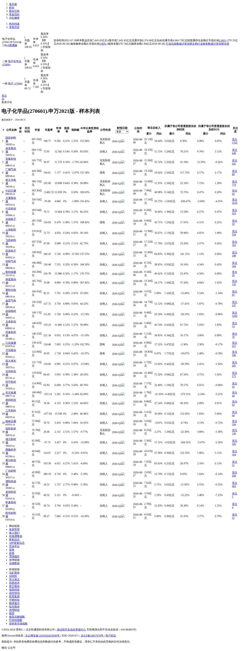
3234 (234, 203)
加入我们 (14, 532)
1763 (234, 142)
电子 (15, 83)
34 (3, 99)
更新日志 (14, 539)
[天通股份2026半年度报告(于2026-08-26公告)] (122, 201)
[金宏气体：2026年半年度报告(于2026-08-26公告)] (122, 304)
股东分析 (14, 11)
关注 (4, 95)
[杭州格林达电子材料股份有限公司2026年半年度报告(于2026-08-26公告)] (122, 423)
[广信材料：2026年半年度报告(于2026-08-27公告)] (122, 474)
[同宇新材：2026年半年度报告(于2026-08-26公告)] (122, 385)
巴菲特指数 (15, 620)
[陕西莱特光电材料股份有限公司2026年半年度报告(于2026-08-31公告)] (122, 293)
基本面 (13, 4)
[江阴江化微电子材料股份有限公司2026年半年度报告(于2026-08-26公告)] (122, 344)
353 (234, 245)
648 (234, 153)
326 (234, 444)
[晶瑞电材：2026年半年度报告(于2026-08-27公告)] (122, 314)
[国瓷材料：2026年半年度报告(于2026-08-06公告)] (122, 141)
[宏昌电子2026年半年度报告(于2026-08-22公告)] (122, 254)
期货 (11, 613)
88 (233, 174)
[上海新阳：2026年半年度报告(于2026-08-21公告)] (122, 233)
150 (234, 284)
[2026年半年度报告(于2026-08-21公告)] (122, 432)
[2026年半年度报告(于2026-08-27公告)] (122, 162)
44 (233, 395)
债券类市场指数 (18, 623)
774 (234, 184)
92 (233, 294)
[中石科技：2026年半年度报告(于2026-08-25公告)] (122, 212)
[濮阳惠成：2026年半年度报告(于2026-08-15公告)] (122, 485)
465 (234, 486)
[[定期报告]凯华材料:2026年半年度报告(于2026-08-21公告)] (122, 516)
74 (233, 326)
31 (233, 518)
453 (234, 213)
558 (234, 234)
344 (234, 266)
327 (234, 346)
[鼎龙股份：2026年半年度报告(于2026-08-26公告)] (122, 152)
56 (233, 275)
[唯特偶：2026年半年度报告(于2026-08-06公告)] (122, 274)
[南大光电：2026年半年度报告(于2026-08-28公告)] (122, 183)
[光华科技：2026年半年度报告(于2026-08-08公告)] (122, 375)
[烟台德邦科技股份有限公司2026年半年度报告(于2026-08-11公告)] (122, 403)
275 (234, 376)
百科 (11, 549)
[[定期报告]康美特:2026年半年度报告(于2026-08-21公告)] (122, 506)
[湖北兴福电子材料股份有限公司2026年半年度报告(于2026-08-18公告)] (122, 222)
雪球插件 (14, 556)
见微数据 (14, 563)
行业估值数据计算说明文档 (182, 43)
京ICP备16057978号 (92, 635)
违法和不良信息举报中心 (71, 629)
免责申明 (14, 529)
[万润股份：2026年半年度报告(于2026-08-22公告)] (122, 353)
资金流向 (14, 14)
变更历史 (14, 27)
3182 (234, 316)
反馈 (11, 553)
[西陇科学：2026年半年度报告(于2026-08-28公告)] (122, 453)
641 (234, 163)
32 (233, 386)
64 (233, 415)
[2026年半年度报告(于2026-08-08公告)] (122, 192)
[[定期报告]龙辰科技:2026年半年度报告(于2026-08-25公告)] (122, 495)
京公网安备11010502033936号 (42, 635)
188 (234, 255)
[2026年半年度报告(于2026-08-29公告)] (122, 283)
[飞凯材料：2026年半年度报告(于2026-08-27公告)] (122, 243)
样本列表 (14, 23)
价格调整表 (15, 536)
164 (234, 454)
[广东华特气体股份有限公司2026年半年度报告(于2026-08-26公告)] (122, 265)
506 (234, 355)
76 (233, 337)
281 (234, 365)
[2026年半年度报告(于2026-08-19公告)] (122, 463)
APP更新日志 (16, 543)
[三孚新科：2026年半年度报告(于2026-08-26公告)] (122, 414)
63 (233, 194)
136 (234, 433)
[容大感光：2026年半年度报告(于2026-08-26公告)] (122, 364)
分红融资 (14, 17)
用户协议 (110, 635)
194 (234, 424)
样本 (11, 7)
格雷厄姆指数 (17, 616)
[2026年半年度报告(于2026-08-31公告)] (122, 173)
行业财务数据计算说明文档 (213, 43)
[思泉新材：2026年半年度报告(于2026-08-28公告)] (122, 335)
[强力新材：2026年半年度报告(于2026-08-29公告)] (122, 442)
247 (234, 305)
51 (233, 465)
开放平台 (14, 546)
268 (234, 475)
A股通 (10, 45)
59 (233, 224)
